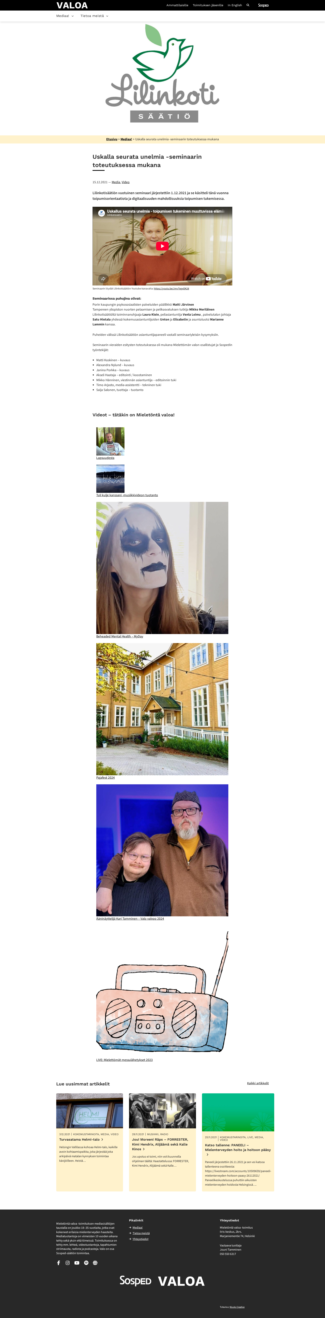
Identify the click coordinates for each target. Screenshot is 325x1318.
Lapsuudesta (105, 458)
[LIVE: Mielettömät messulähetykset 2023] (162, 992)
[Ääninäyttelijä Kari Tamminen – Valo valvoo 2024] (162, 850)
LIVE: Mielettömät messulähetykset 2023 (124, 1060)
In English (235, 5)
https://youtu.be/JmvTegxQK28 (171, 289)
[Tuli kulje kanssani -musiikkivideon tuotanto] (110, 479)
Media (116, 182)
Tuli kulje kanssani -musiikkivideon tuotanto (127, 495)
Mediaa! (62, 16)
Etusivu (111, 139)
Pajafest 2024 (105, 777)
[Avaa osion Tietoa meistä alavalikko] (107, 16)
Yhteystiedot (140, 1239)
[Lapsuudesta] (110, 441)
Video (126, 182)
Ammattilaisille (177, 5)
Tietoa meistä (92, 16)
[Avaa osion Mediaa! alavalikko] (72, 16)
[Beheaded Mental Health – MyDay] (162, 568)
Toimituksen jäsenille (208, 5)
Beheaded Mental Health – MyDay (119, 636)
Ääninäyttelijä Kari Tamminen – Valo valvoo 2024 (130, 918)
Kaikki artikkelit (258, 1083)
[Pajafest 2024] (162, 709)
